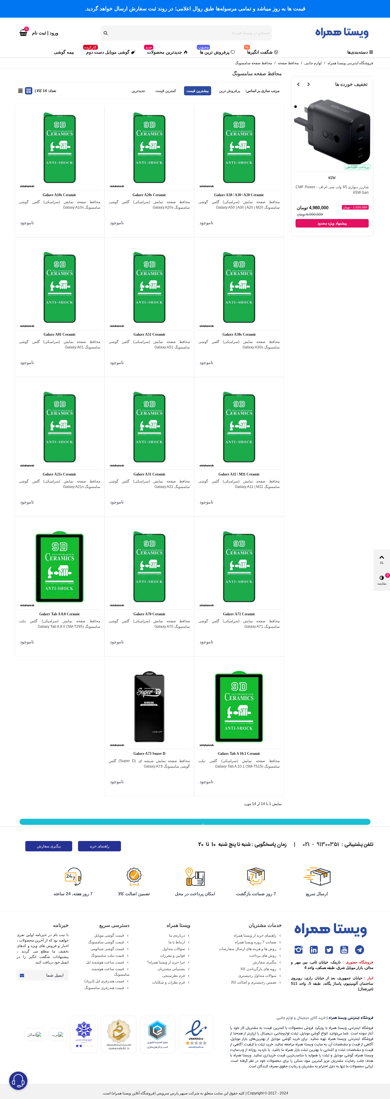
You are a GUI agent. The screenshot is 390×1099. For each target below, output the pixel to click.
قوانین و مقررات (172, 955)
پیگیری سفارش (49, 846)
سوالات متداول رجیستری (257, 976)
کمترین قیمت (165, 91)
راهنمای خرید (99, 846)
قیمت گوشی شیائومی (107, 949)
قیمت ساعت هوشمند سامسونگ (110, 972)
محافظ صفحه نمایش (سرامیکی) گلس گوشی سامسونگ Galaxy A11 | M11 (239, 484)
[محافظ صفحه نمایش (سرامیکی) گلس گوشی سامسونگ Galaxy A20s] (149, 147)
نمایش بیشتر (195, 824)
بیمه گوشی (64, 52)
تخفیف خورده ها (351, 84)
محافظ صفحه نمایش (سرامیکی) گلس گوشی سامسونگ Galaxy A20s (149, 205)
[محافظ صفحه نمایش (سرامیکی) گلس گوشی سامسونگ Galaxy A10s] (59, 147)
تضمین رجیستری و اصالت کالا (253, 982)
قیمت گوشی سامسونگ (106, 942)
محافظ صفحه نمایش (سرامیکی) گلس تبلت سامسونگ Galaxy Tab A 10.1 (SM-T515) (239, 764)
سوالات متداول (173, 949)
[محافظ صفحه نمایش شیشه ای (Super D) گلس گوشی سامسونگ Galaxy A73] (149, 706)
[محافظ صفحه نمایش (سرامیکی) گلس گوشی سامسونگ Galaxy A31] (149, 427)
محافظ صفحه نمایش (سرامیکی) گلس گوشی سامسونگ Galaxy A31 (149, 484)
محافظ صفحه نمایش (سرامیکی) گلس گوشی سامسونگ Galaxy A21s (59, 484)
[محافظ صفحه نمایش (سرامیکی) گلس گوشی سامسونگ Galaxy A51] (149, 287)
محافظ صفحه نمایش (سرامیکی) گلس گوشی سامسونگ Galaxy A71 (239, 624)
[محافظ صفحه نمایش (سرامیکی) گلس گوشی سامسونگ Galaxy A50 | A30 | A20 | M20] (239, 147)
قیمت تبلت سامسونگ (107, 955)
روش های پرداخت (262, 955)
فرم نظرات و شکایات (168, 982)
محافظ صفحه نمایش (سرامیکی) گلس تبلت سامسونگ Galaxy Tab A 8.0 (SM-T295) (59, 624)
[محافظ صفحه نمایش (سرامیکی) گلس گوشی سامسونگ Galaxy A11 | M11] (239, 427)
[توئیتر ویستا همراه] (329, 950)
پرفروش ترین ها (213, 51)
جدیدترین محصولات (163, 51)
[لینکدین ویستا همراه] (313, 950)
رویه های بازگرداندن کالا (258, 969)
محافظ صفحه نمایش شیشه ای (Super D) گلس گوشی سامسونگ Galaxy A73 (149, 764)
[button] (308, 84)
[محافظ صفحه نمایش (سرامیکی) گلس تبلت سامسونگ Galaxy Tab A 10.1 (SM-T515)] (239, 706)
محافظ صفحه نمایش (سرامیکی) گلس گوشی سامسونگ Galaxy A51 (149, 344)
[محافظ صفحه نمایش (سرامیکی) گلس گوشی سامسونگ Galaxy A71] (239, 566)
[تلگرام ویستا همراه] (359, 950)
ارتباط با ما (176, 942)
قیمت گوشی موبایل (109, 935)
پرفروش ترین (229, 91)
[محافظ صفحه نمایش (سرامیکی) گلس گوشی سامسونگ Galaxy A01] (59, 287)
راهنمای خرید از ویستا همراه (255, 935)
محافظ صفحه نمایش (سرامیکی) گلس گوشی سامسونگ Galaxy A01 (59, 344)
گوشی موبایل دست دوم (106, 51)
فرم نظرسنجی (173, 976)
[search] (106, 33)
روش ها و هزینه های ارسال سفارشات (247, 949)
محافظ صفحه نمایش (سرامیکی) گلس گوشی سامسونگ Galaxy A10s (59, 205)
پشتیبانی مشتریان (171, 969)
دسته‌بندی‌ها (357, 52)
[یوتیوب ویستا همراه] (344, 950)
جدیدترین (138, 91)
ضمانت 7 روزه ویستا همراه (255, 942)
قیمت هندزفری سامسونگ (104, 988)
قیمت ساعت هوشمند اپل (105, 962)
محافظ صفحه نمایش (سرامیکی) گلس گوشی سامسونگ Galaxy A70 (149, 624)
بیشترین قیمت (197, 91)
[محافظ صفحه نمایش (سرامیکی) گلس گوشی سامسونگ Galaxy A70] (149, 566)
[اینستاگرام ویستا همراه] (298, 950)
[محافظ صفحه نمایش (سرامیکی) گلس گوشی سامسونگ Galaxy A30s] (239, 287)
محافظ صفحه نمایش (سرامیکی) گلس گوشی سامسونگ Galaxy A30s (239, 344)
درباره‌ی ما (177, 935)
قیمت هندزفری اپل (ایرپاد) (104, 981)
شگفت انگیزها (259, 51)
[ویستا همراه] (342, 33)
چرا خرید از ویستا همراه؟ (166, 962)
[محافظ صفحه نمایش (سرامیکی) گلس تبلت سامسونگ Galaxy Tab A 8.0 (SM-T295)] (59, 566)
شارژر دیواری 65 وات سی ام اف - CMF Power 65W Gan (332, 190)
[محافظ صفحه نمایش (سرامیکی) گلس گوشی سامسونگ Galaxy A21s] (59, 427)
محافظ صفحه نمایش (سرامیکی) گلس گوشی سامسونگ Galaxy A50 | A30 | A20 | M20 (239, 205)
